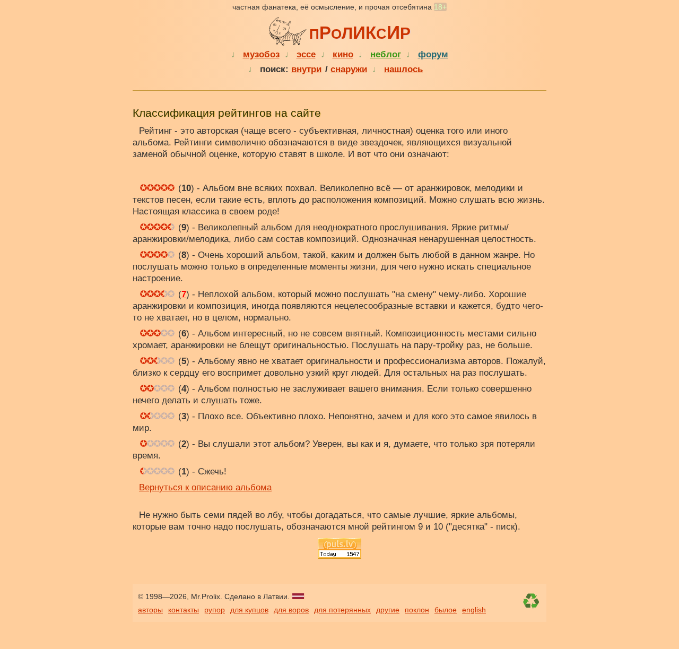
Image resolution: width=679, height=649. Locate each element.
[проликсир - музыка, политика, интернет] (289, 29)
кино (343, 54)
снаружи (348, 69)
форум (433, 54)
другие (387, 609)
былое (445, 609)
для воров (291, 609)
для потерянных (342, 609)
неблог (385, 54)
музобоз (261, 54)
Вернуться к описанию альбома (205, 487)
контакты (183, 609)
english (474, 609)
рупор (214, 609)
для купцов (249, 609)
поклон (417, 609)
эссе (306, 54)
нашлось (403, 69)
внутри (306, 69)
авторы (150, 609)
